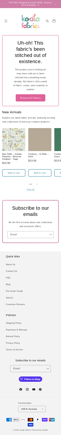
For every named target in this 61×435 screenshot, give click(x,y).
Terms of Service (14, 349)
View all (30, 189)
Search (9, 297)
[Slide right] (37, 184)
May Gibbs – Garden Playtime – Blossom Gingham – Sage (12, 156)
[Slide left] (24, 184)
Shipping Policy (13, 323)
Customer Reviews (15, 304)
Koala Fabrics (25, 430)
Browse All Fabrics (30, 98)
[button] (6, 21)
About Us (10, 264)
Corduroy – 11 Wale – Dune (38, 155)
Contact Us (11, 271)
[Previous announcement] (5, 4)
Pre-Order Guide (14, 291)
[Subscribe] (50, 234)
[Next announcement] (55, 4)
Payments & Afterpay (16, 330)
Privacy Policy (13, 343)
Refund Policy (13, 336)
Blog (8, 284)
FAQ (8, 277)
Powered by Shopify (40, 430)
